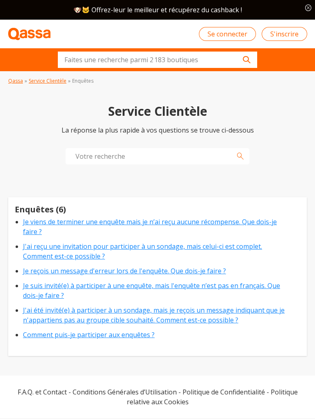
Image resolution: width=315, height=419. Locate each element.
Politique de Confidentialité (224, 391)
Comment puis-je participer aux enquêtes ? (89, 334)
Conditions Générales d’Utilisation (125, 391)
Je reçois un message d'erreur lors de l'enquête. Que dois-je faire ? (124, 270)
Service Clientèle (47, 80)
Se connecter (227, 33)
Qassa (15, 80)
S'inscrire (284, 33)
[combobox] (157, 60)
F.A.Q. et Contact (42, 391)
